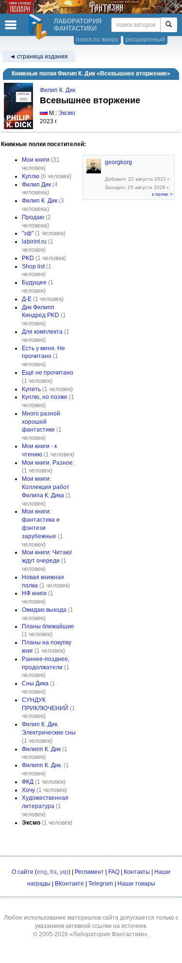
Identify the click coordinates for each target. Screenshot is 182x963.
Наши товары (136, 883)
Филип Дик (36, 184)
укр (64, 872)
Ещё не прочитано (47, 372)
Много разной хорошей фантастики (41, 422)
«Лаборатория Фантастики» (108, 934)
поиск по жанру (97, 39)
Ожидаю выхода (44, 609)
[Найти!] (168, 25)
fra (53, 872)
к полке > (162, 194)
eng (42, 872)
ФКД (27, 781)
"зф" (27, 233)
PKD (28, 258)
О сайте (22, 872)
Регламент (89, 872)
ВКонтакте (69, 883)
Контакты (137, 872)
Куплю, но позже (44, 397)
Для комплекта (42, 331)
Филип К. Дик (57, 90)
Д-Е (27, 299)
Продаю (33, 217)
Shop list (33, 266)
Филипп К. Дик (41, 749)
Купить (31, 389)
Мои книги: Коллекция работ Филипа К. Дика (45, 487)
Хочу (28, 790)
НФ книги (34, 593)
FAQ (113, 872)
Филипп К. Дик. (42, 765)
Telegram (100, 883)
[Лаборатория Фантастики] (39, 27)
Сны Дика (35, 683)
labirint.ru (34, 241)
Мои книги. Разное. (48, 462)
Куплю (30, 176)
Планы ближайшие (48, 626)
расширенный (145, 39)
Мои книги (36, 159)
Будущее (34, 282)
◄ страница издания (39, 56)
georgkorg (118, 162)
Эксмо (66, 113)
